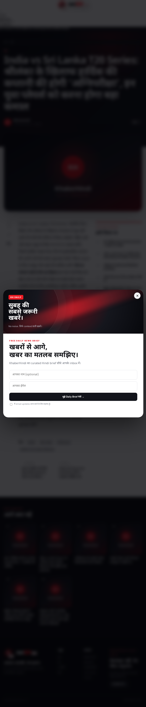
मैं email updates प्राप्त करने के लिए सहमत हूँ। (32, 404)
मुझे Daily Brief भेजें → (73, 396)
